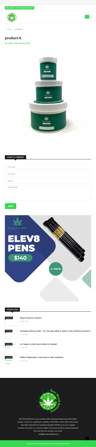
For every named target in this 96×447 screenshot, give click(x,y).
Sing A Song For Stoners (31, 318)
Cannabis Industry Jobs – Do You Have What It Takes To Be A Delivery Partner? (55, 331)
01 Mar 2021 (9, 318)
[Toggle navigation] (87, 17)
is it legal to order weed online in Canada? (38, 344)
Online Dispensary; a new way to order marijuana (41, 357)
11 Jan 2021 (9, 357)
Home (9, 29)
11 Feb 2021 (9, 331)
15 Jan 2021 (9, 344)
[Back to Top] (87, 438)
